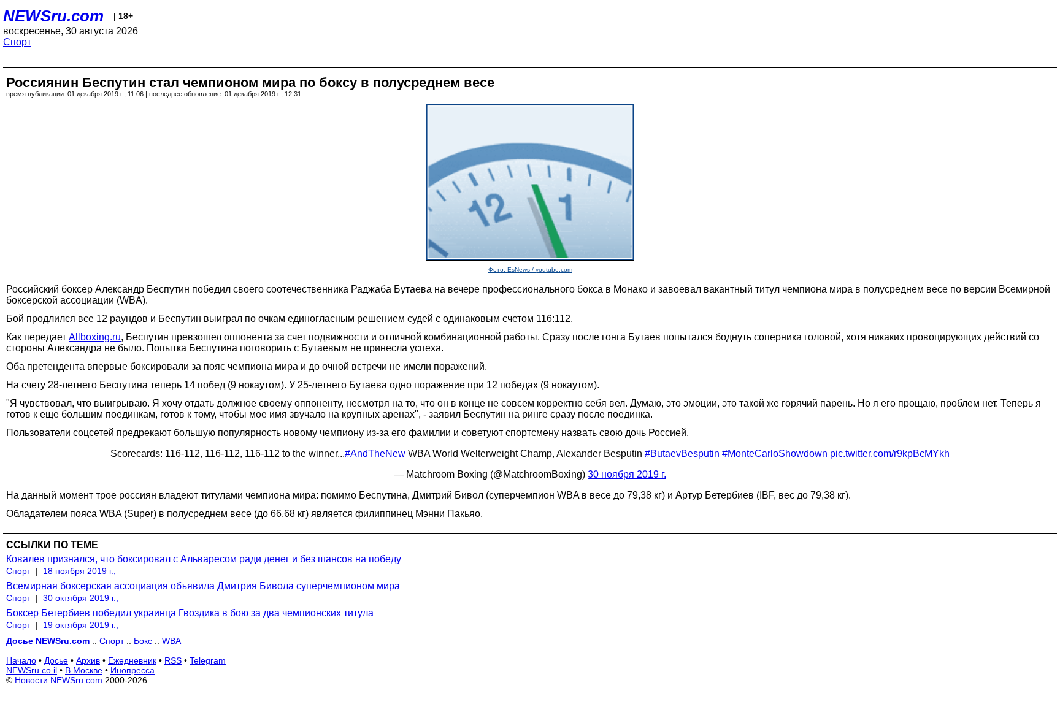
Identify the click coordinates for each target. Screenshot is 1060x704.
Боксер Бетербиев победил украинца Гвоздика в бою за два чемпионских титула (190, 613)
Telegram (208, 660)
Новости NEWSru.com (58, 680)
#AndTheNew (375, 453)
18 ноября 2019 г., (79, 571)
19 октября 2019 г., (80, 625)
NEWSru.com (53, 16)
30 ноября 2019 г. (627, 474)
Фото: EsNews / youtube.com (530, 269)
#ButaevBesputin (682, 453)
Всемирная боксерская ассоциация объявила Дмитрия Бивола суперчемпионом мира (203, 586)
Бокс (143, 641)
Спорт (17, 42)
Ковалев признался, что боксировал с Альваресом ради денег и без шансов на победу (203, 559)
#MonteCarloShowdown (775, 453)
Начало (21, 660)
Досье (56, 660)
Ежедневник (132, 660)
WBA (171, 641)
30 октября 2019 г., (80, 598)
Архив (88, 660)
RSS (173, 660)
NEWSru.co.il (31, 670)
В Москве (83, 670)
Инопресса (132, 670)
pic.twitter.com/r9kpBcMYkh (890, 453)
